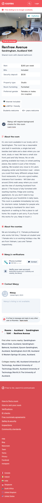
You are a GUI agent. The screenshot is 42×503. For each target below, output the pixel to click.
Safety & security (9, 421)
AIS (18, 362)
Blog (3, 442)
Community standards (11, 429)
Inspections (7, 425)
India (6, 481)
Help (3, 439)
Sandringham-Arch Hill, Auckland (25, 351)
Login (37, 3)
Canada (7, 473)
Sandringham (9, 50)
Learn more (12, 127)
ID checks (6, 413)
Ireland (7, 477)
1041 (30, 50)
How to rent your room (11, 405)
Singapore (8, 484)
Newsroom (6, 446)
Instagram (5, 463)
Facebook (5, 460)
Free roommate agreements (13, 417)
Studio (24, 82)
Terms (4, 453)
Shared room (7, 55)
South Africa (9, 488)
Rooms (8, 330)
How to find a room (10, 401)
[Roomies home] (8, 3)
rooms (13, 340)
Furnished (25, 87)
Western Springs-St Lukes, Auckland (19, 354)
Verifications (7, 409)
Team (4, 449)
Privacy (4, 456)
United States (9, 496)
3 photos (35, 16)
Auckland (22, 50)
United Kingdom (10, 492)
